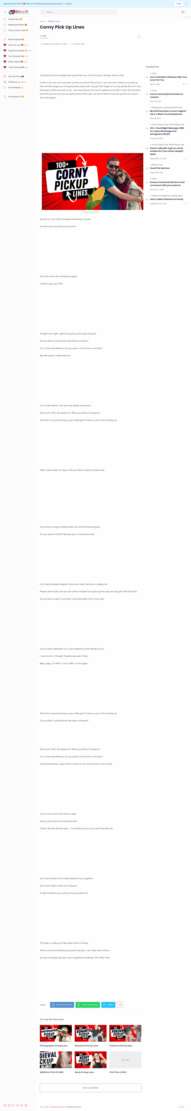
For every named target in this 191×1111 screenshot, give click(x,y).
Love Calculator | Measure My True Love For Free (168, 78)
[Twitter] (13, 1105)
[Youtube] (17, 1105)
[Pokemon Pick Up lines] (125, 1033)
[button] (183, 12)
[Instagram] (9, 1105)
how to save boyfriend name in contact (166, 95)
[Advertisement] (90, 59)
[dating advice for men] (173, 107)
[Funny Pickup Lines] (160, 124)
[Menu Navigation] (4, 12)
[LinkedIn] (21, 1105)
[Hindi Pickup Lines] (176, 124)
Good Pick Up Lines (160, 168)
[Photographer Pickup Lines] (56, 1033)
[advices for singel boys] (161, 195)
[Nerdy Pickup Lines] (91, 1059)
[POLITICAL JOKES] (125, 1059)
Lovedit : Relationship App (54, 1107)
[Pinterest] (25, 1105)
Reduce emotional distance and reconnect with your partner (167, 184)
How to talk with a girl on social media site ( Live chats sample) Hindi (166, 151)
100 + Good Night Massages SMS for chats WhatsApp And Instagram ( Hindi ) (167, 131)
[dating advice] (158, 107)
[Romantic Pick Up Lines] (91, 1033)
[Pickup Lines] (157, 164)
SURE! (178, 4)
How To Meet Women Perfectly (166, 199)
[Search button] (43, 12)
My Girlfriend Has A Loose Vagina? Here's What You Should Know (168, 113)
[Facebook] (4, 1105)
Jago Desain (100, 1107)
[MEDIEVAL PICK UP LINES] (56, 1059)
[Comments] (185, 84)
